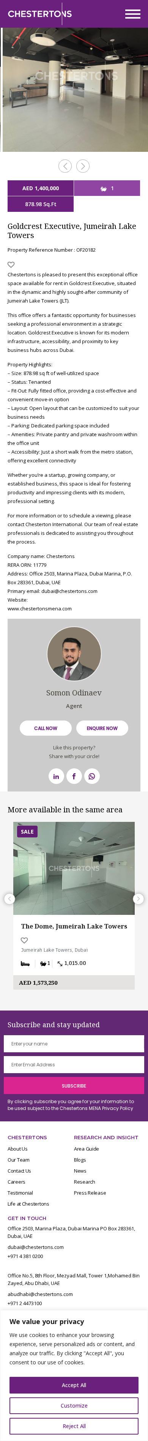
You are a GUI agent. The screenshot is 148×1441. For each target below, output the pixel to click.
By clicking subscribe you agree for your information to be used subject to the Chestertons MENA (71, 1104)
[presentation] (65, 166)
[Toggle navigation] (130, 14)
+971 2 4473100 (25, 1303)
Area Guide (86, 1148)
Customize (74, 1405)
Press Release (90, 1192)
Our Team (19, 1159)
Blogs (80, 1159)
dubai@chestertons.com (36, 1247)
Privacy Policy (117, 1108)
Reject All (74, 1426)
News (80, 1170)
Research (84, 1181)
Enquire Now (102, 728)
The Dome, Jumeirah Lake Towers (74, 926)
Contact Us (19, 1170)
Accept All (74, 1385)
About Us (18, 1148)
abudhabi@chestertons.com (40, 1294)
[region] (74, 1375)
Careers (16, 1181)
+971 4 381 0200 (25, 1256)
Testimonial (20, 1192)
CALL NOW (45, 728)
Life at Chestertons (28, 1203)
